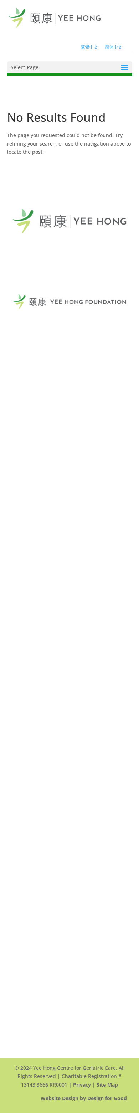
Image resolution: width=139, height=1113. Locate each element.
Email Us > (24, 381)
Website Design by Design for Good (84, 1098)
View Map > (26, 342)
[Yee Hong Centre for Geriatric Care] (55, 17)
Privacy (82, 1084)
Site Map (107, 1084)
